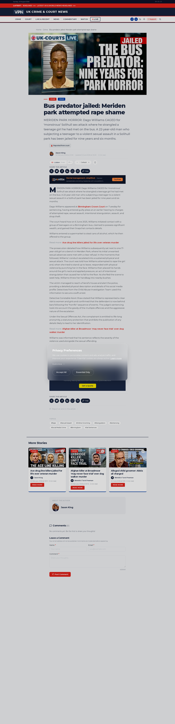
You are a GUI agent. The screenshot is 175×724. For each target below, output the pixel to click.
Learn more (116, 358)
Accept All (61, 372)
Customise (57, 364)
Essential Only (83, 372)
